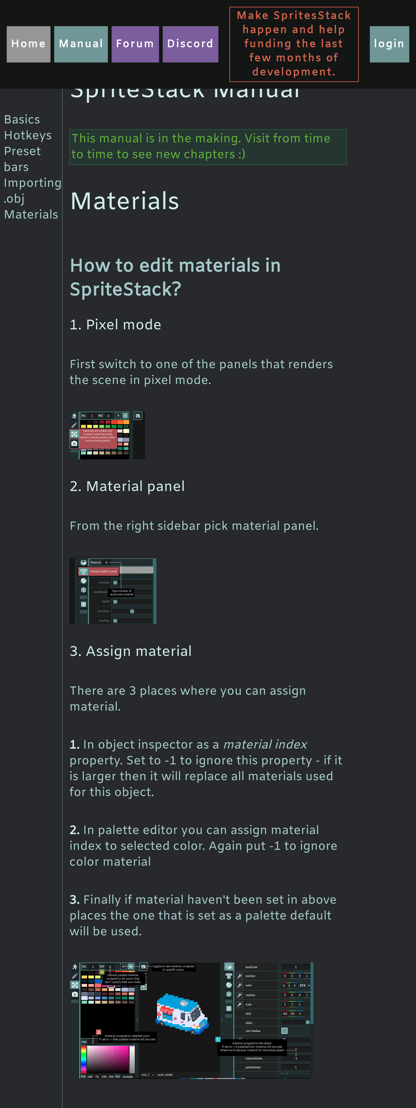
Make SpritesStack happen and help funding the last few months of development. (294, 44)
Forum (135, 44)
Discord (190, 44)
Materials (30, 215)
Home (29, 44)
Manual (81, 44)
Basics (21, 120)
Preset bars (22, 160)
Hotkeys (27, 136)
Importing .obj (32, 191)
